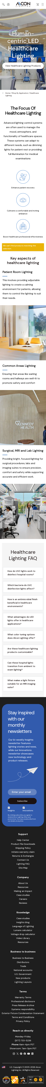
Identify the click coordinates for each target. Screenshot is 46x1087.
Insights (11, 810)
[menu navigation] (42, 4)
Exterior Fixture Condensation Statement (23, 1013)
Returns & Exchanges (23, 855)
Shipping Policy (23, 848)
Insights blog (23, 922)
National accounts (23, 970)
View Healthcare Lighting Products (23, 65)
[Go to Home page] (23, 4)
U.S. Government (23, 974)
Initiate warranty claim (23, 851)
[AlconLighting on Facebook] (25, 1053)
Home (7, 93)
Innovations (28, 810)
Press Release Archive (23, 1005)
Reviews (23, 903)
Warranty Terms (23, 997)
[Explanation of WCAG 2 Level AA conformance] (36, 1080)
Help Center (23, 840)
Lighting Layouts (23, 982)
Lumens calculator (23, 930)
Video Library (23, 938)
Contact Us (23, 859)
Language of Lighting (23, 926)
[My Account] (8, 4)
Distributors (23, 962)
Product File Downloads (23, 844)
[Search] (3, 4)
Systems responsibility (23, 1009)
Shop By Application (20, 93)
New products (23, 978)
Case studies (23, 895)
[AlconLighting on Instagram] (14, 1053)
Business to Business (23, 958)
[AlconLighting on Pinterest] (21, 1053)
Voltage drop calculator (23, 934)
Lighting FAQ (23, 863)
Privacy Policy (23, 1021)
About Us (23, 883)
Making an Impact (23, 891)
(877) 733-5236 (23, 1040)
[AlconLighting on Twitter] (18, 1053)
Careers (23, 899)
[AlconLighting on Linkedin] (32, 1053)
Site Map (23, 867)
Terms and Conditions (23, 1017)
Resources (23, 887)
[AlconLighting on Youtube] (28, 1053)
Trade (23, 966)
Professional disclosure (23, 1001)
